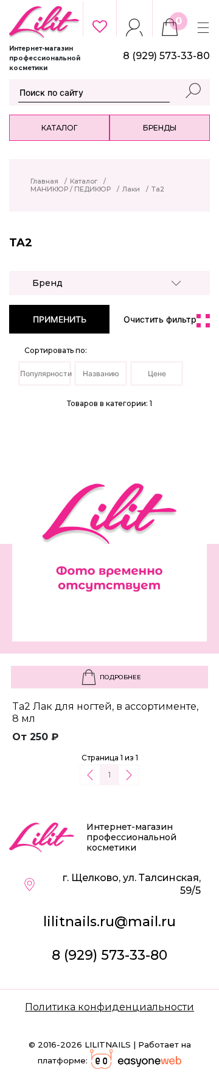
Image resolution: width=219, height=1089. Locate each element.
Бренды (159, 127)
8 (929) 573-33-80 (109, 955)
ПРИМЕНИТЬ (59, 319)
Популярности (45, 373)
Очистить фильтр (159, 319)
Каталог (59, 127)
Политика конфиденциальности (109, 1007)
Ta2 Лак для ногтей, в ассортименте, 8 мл (105, 712)
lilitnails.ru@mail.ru (109, 921)
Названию (101, 373)
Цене (157, 373)
